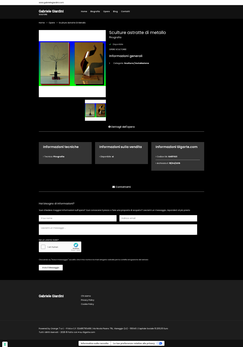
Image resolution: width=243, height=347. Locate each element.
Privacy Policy (87, 300)
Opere (106, 11)
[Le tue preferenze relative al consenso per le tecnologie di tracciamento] (5, 344)
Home (84, 11)
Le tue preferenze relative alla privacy (134, 343)
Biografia (95, 11)
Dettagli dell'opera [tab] (123, 127)
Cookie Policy (87, 304)
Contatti (125, 11)
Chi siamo (86, 296)
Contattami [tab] (123, 187)
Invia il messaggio (50, 267)
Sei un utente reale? (49, 240)
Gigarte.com (89, 332)
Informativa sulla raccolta (94, 343)
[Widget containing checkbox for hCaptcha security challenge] (60, 246)
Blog (115, 11)
